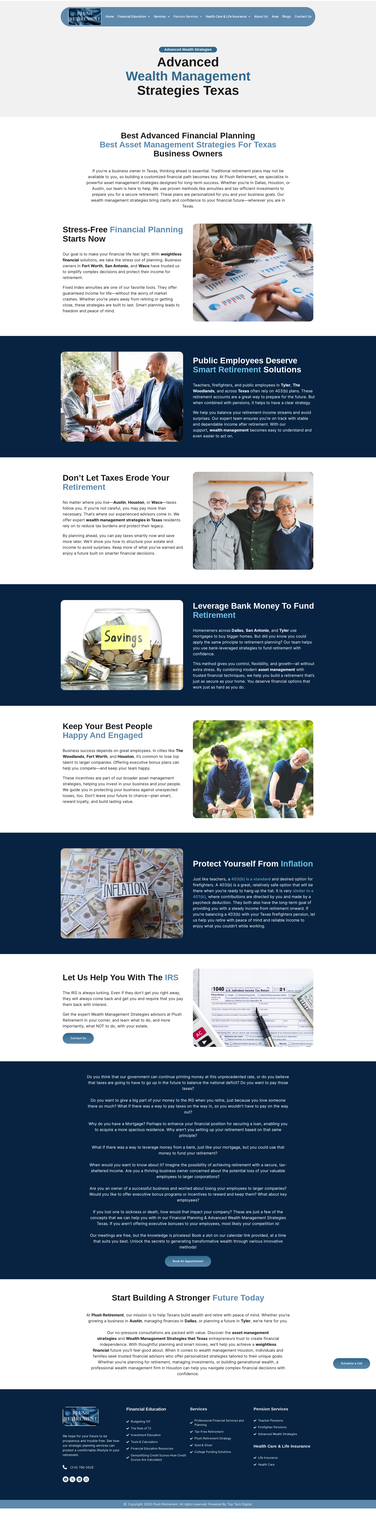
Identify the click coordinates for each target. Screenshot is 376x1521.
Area (275, 16)
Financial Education (132, 16)
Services (160, 16)
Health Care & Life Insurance (226, 16)
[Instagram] (86, 1479)
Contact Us (303, 16)
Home (109, 16)
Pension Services (186, 16)
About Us (261, 16)
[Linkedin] (79, 1479)
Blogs (286, 16)
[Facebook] (66, 1479)
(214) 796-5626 (82, 1467)
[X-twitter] (72, 1479)
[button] (134, 16)
